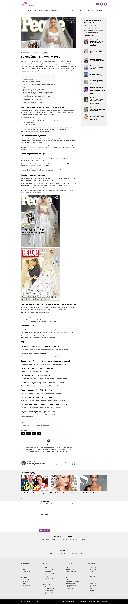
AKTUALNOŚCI (38, 10)
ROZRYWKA (89, 10)
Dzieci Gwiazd (49, 592)
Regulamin (104, 601)
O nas (63, 601)
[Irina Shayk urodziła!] (93, 483)
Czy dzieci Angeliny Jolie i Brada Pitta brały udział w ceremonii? (39, 92)
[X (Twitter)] (28, 433)
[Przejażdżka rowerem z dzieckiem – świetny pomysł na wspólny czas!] (86, 109)
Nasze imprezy (26, 571)
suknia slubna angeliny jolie (43, 425)
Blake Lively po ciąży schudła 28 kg (62, 493)
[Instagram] (105, 4)
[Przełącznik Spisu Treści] (53, 76)
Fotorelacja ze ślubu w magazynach (31, 81)
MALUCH (62, 10)
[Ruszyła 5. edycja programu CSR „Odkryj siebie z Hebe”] (86, 60)
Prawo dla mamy (27, 585)
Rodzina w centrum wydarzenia (30, 79)
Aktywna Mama (94, 574)
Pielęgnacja (70, 569)
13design (43, 601)
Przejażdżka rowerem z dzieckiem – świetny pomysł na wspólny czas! (97, 109)
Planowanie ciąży (49, 587)
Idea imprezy (26, 566)
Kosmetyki (92, 573)
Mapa (89, 594)
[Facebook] (101, 4)
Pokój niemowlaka (72, 571)
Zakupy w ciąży (49, 578)
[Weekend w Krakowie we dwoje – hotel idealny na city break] (86, 67)
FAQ (24, 87)
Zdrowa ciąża (48, 574)
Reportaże (92, 566)
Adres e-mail (59, 507)
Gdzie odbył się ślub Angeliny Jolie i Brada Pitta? (36, 89)
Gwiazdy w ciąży (49, 588)
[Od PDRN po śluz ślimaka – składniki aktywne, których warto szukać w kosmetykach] (86, 116)
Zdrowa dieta (93, 569)
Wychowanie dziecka (73, 581)
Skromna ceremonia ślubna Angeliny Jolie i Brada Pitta (36, 78)
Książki (91, 588)
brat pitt (33, 425)
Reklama (68, 601)
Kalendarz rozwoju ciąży (51, 567)
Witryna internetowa (78, 507)
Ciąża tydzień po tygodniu (52, 569)
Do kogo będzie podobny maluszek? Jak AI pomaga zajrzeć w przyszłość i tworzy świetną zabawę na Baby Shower (97, 42)
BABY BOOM (80, 10)
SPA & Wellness (94, 567)
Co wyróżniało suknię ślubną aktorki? (33, 95)
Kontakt (73, 601)
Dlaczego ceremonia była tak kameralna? (34, 99)
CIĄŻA (46, 10)
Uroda (91, 571)
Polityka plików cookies (95, 601)
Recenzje (25, 587)
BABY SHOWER (28, 10)
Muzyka (92, 590)
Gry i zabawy (26, 567)
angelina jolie (25, 425)
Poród (46, 576)
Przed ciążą (48, 580)
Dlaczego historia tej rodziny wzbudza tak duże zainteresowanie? (39, 84)
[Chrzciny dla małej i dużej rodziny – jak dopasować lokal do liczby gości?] (86, 82)
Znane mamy (45, 52)
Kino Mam (92, 587)
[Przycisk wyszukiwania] (97, 4)
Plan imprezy (26, 573)
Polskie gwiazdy (49, 590)
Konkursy (92, 592)
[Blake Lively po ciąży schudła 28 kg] (64, 483)
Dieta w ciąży (48, 571)
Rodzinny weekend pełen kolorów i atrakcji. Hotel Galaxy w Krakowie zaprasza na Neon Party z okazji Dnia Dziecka (97, 90)
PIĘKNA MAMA (70, 10)
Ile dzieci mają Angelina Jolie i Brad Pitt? (34, 98)
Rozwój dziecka (71, 580)
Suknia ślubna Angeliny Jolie (30, 83)
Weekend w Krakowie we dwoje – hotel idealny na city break (96, 67)
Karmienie (70, 566)
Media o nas (26, 569)
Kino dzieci (93, 585)
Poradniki (69, 573)
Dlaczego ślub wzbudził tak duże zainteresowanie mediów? (38, 101)
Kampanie (25, 583)
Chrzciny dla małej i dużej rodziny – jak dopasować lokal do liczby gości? (96, 82)
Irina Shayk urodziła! (87, 493)
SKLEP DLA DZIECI (99, 10)
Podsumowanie (26, 86)
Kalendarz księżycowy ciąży (52, 573)
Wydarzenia (93, 583)
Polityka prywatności (82, 601)
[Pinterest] (34, 433)
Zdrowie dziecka (71, 585)
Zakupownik (70, 588)
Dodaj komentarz (43, 514)
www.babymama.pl (79, 553)
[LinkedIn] (39, 433)
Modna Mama (93, 576)
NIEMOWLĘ (54, 10)
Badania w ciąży (49, 566)
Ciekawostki (26, 580)
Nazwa (40, 507)
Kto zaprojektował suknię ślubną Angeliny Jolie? (36, 93)
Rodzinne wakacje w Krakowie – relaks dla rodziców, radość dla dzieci (97, 74)
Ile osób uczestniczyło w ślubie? (32, 90)
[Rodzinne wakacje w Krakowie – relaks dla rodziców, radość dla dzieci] (86, 74)
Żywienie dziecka (71, 587)
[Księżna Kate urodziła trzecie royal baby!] (34, 483)
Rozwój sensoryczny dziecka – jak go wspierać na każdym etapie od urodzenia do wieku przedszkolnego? (96, 100)
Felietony (25, 581)
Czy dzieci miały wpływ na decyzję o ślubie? (35, 102)
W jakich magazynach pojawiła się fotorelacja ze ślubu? (37, 96)
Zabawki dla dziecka (72, 583)
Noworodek (70, 567)
